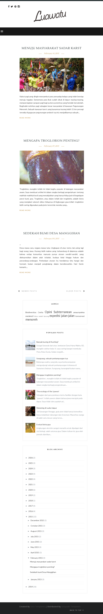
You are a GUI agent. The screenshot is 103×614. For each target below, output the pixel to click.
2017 (30, 506)
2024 (30, 468)
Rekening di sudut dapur (46, 408)
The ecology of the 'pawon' (47, 391)
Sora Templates (37, 606)
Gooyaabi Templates (71, 606)
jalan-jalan (67, 315)
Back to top (76, 610)
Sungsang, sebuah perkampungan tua (52, 358)
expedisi (54, 315)
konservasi (80, 316)
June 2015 (35, 542)
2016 (30, 511)
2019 (30, 495)
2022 (30, 479)
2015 (30, 516)
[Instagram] (19, 6)
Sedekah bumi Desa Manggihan (51, 233)
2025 (30, 463)
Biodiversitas (30, 312)
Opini (48, 312)
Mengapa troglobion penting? (51, 141)
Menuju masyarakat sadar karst (52, 48)
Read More (25, 118)
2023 (30, 474)
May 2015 (35, 547)
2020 (30, 490)
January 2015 (36, 579)
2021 (30, 484)
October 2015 (37, 526)
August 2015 (36, 531)
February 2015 (37, 558)
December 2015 (37, 520)
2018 (30, 500)
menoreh (31, 319)
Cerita (40, 312)
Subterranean (63, 312)
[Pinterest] (15, 6)
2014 (30, 586)
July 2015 (35, 536)
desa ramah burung (41, 316)
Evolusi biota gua (43, 424)
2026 (30, 458)
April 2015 (35, 552)
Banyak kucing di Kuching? (47, 342)
